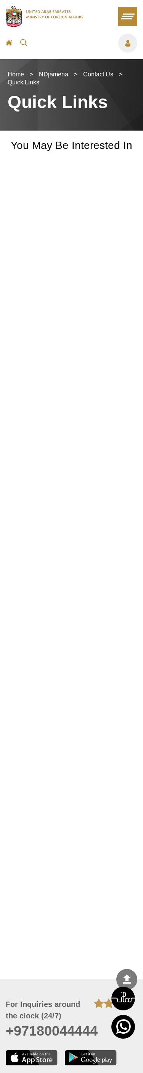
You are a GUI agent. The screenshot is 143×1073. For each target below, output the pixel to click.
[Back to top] (126, 979)
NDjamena (53, 74)
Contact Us (98, 74)
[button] (123, 998)
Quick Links (23, 82)
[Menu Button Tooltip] (86, 43)
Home (16, 74)
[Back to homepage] (44, 24)
